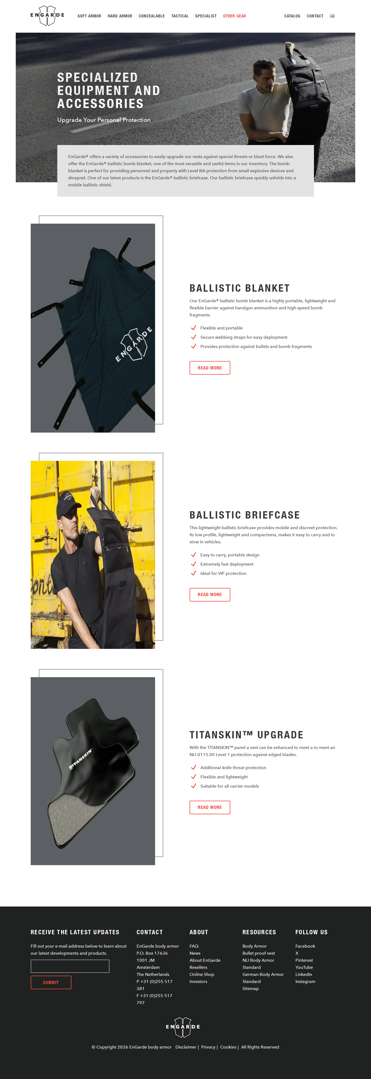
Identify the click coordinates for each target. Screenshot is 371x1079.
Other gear (234, 15)
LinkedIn (303, 974)
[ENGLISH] (333, 15)
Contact (315, 15)
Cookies (228, 1047)
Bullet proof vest (259, 953)
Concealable (152, 15)
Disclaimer (185, 1047)
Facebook (305, 946)
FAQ (194, 946)
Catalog (292, 15)
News (195, 953)
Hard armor (120, 15)
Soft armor (89, 15)
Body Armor (255, 946)
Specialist (206, 15)
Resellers (198, 967)
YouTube (304, 967)
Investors (198, 981)
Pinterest (304, 960)
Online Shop (202, 974)
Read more (210, 368)
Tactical (180, 15)
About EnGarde (205, 960)
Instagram (305, 981)
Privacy (208, 1047)
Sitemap (251, 988)
